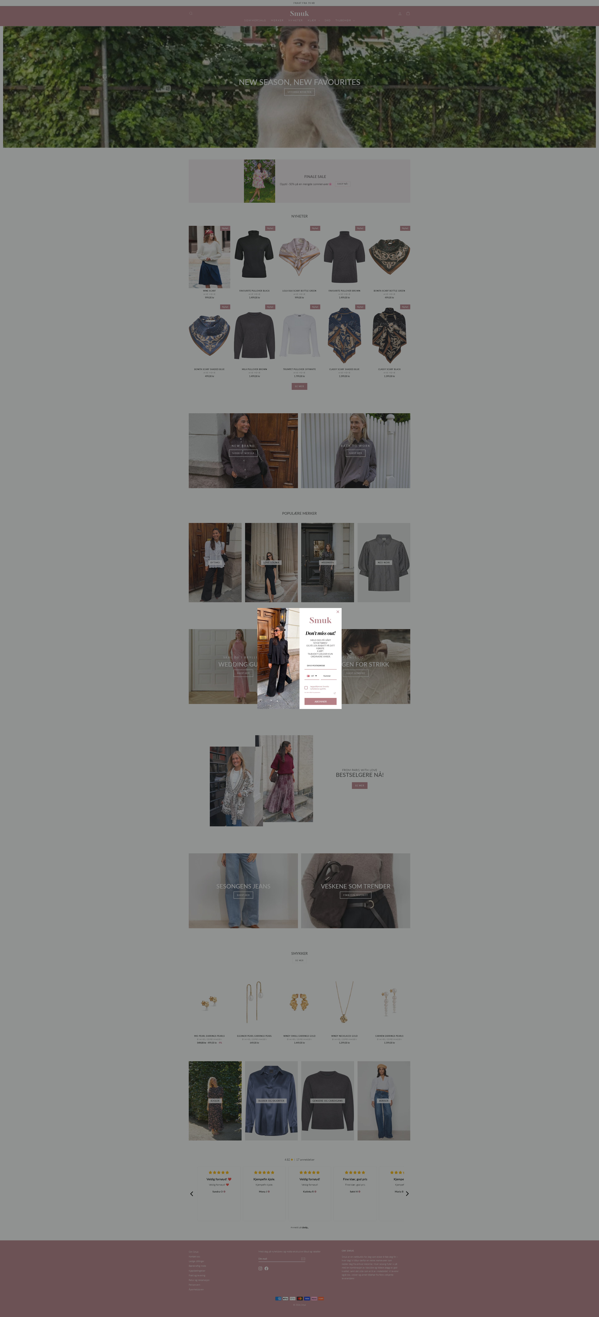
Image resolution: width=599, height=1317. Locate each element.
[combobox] (311, 676)
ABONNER (321, 701)
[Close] (338, 612)
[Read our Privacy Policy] (335, 693)
